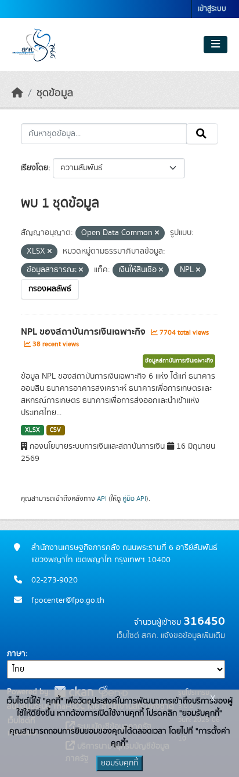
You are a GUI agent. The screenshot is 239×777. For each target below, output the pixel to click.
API (102, 498)
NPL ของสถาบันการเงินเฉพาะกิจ (84, 331)
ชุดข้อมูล (55, 93)
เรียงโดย (34, 168)
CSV (55, 430)
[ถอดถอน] (157, 233)
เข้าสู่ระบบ (212, 8)
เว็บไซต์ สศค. (137, 636)
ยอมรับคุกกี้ (119, 763)
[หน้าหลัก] (17, 93)
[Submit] (202, 133)
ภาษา (16, 653)
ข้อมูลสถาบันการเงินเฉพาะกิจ (179, 361)
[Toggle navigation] (215, 44)
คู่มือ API (134, 498)
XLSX (32, 430)
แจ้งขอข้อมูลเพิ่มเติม (193, 636)
